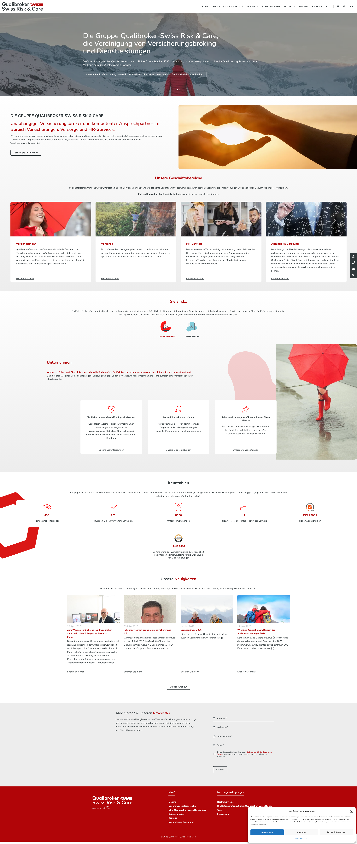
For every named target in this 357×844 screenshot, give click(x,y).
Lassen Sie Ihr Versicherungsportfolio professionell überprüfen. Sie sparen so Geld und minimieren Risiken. (145, 74)
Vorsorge (107, 244)
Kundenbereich (320, 6)
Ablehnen (301, 832)
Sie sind (205, 6)
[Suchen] (344, 6)
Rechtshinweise (225, 801)
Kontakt (303, 6)
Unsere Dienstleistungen (111, 449)
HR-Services (194, 244)
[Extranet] (338, 6)
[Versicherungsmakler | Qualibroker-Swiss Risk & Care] (22, 6)
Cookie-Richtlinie (300, 838)
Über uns (252, 6)
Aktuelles (289, 6)
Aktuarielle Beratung (285, 244)
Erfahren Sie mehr (25, 278)
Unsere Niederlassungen (181, 822)
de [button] (350, 6)
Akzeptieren (267, 832)
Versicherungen (26, 244)
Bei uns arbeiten (270, 6)
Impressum (223, 814)
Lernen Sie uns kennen (26, 152)
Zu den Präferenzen (336, 832)
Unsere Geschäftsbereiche (228, 6)
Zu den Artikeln (178, 686)
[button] (351, 811)
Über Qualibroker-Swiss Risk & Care (187, 810)
